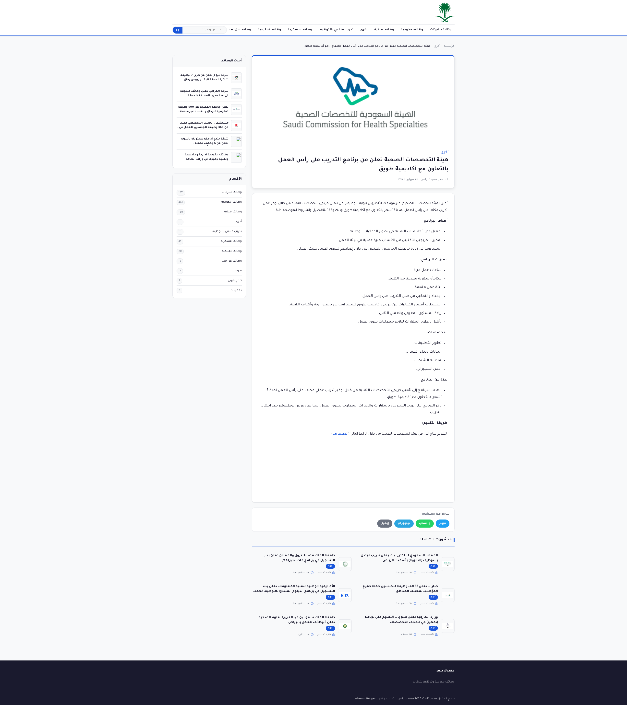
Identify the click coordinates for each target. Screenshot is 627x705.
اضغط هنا (340, 434)
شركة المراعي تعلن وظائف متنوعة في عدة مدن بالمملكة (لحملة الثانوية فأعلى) (204, 95)
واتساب (424, 523)
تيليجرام (404, 523)
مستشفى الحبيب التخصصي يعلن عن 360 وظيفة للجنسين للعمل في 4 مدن (204, 127)
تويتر (442, 523)
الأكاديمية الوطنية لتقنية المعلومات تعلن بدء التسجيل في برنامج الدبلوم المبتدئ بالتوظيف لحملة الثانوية (294, 591)
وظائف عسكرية (300, 30)
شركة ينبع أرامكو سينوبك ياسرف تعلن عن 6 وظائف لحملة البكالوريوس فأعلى (205, 143)
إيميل (385, 523)
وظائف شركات (440, 30)
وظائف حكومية (412, 30)
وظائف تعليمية (269, 30)
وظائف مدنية (384, 30)
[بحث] (177, 30)
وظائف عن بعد (240, 30)
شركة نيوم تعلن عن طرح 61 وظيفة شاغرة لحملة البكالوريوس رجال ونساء (204, 79)
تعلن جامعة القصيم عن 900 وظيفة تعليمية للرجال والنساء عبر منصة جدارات (203, 111)
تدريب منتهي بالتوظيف (336, 30)
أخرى (363, 30)
